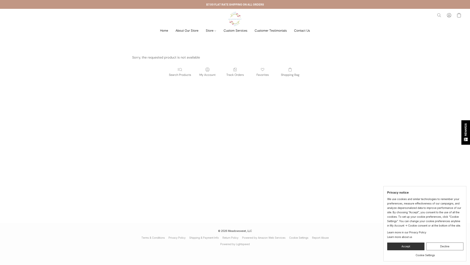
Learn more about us (399, 237)
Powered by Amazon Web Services (263, 237)
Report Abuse (320, 237)
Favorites (262, 75)
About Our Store (187, 30)
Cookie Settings (298, 237)
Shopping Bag (290, 75)
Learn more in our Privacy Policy (406, 232)
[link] (425, 253)
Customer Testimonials (271, 30)
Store (210, 30)
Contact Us (302, 30)
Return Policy (230, 237)
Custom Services (235, 30)
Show (465, 132)
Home (164, 30)
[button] (235, 19)
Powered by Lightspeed (235, 244)
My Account (207, 75)
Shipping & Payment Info (204, 237)
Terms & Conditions (153, 237)
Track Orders (235, 75)
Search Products (180, 75)
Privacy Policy (177, 237)
